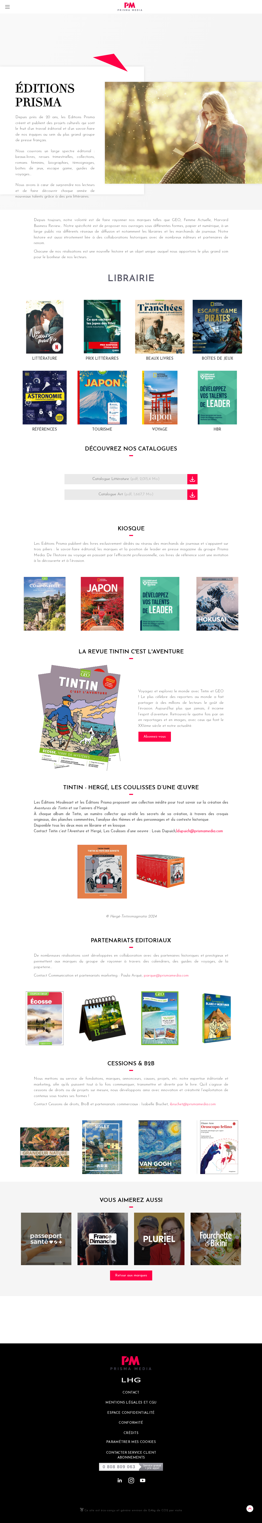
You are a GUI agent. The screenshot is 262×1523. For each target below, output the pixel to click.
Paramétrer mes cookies (131, 1442)
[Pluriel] (159, 1239)
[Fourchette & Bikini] (216, 1239)
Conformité (131, 1423)
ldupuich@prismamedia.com (199, 831)
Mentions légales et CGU (131, 1402)
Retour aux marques (131, 1275)
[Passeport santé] (46, 1239)
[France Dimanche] (103, 1239)
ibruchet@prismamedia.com (193, 1104)
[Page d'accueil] (130, 7)
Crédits (131, 1433)
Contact (131, 1392)
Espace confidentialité (131, 1413)
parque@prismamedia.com (166, 976)
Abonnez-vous (155, 737)
